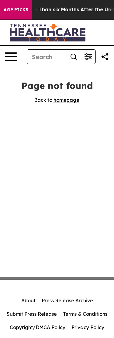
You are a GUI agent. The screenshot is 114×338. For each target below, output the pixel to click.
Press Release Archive (67, 300)
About (28, 300)
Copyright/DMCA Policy (37, 327)
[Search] (73, 57)
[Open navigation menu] (11, 57)
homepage (66, 100)
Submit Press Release (32, 314)
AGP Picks (16, 9)
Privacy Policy (87, 327)
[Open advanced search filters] (88, 57)
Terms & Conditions (85, 314)
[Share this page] (105, 57)
